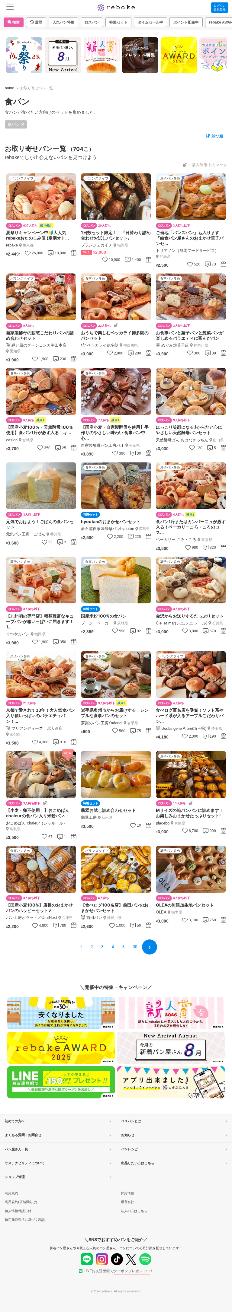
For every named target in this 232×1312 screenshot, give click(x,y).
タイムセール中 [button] (150, 22)
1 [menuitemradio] (81, 947)
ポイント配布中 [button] (186, 22)
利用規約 (11, 1193)
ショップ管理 (15, 1177)
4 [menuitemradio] (113, 947)
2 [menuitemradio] (92, 947)
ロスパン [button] (92, 22)
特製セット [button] (118, 22)
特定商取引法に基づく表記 (25, 1219)
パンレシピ (129, 1149)
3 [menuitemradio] (102, 947)
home (9, 88)
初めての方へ (15, 1121)
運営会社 (127, 1202)
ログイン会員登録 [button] (220, 7)
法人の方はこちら (134, 1211)
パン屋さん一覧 (16, 1149)
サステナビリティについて (25, 1163)
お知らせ (127, 1135)
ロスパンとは (131, 1121)
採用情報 (127, 1193)
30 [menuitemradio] (135, 947)
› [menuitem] (149, 946)
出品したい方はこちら (137, 1163)
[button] (36, 22)
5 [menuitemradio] (123, 947)
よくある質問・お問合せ (23, 1135)
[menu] (10, 7)
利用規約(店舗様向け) (21, 1202)
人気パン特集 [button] (63, 22)
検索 (15, 22)
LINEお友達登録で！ (118, 1271)
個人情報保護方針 (18, 1211)
